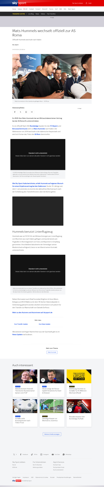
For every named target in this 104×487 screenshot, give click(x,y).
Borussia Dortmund (19, 129)
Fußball (31, 9)
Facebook (25, 454)
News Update (17, 334)
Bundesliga (34, 126)
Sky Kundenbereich (58, 470)
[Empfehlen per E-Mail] (31, 112)
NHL (65, 9)
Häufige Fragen (16, 477)
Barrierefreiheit (77, 477)
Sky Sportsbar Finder (58, 467)
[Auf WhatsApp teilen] (26, 112)
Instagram (46, 454)
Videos (20, 9)
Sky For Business (37, 465)
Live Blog (31, 14)
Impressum (26, 477)
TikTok (35, 454)
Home (14, 9)
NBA (60, 9)
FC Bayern (54, 126)
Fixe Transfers (51, 14)
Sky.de (14, 465)
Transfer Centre (18, 14)
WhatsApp (68, 454)
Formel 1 (38, 9)
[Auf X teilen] (20, 112)
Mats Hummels (39, 129)
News (37, 14)
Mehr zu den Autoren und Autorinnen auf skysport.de (32, 312)
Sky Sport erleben (77, 3)
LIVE (26, 9)
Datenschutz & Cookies (42, 477)
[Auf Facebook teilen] (14, 112)
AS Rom (38, 134)
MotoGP (44, 9)
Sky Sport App (57, 465)
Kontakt (52, 477)
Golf (56, 9)
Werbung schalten (38, 467)
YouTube (57, 454)
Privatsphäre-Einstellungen (64, 477)
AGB (32, 477)
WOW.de (14, 467)
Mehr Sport (71, 9)
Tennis (51, 9)
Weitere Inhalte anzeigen (52, 434)
